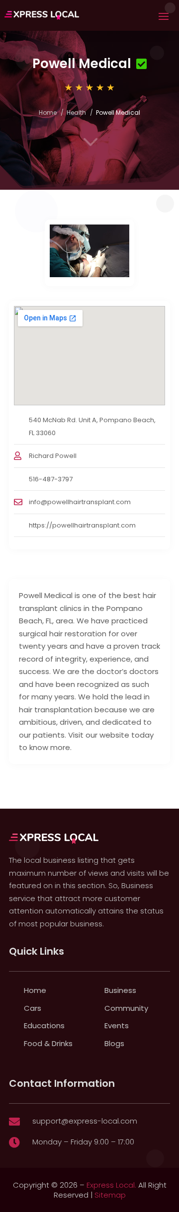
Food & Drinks (48, 1043)
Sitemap (110, 1195)
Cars (32, 1008)
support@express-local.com (84, 1121)
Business (120, 990)
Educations (44, 1025)
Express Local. (111, 1185)
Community (126, 1008)
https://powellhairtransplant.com (82, 525)
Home (48, 112)
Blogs (114, 1043)
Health (76, 112)
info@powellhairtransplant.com (80, 502)
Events (116, 1025)
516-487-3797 (51, 479)
